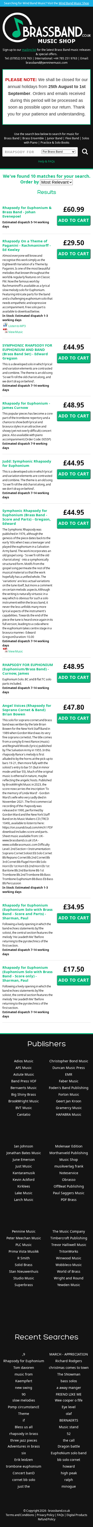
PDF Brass (69, 1199)
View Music (15, 332)
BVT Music (24, 1107)
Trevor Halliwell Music (68, 1244)
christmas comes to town (69, 1367)
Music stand (68, 1427)
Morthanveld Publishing (68, 1153)
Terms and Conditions (20, 1515)
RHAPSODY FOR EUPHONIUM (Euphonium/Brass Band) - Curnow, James (27, 669)
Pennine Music (24, 1231)
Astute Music (23, 1074)
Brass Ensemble (33, 138)
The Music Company (68, 1231)
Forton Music (68, 1094)
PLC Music (24, 1244)
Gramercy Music (69, 1107)
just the (24, 1486)
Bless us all (24, 1427)
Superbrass (24, 1284)
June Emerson (24, 1159)
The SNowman (68, 1374)
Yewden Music (68, 1284)
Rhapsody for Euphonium (23, 1361)
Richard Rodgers (68, 1361)
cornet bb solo (23, 1479)
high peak (69, 1473)
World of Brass (68, 1271)
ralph (68, 1479)
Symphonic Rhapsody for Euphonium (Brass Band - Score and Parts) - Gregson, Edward (26, 517)
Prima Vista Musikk (24, 1251)
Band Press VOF (23, 1081)
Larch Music (23, 1199)
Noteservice (68, 1173)
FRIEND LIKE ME (69, 1394)
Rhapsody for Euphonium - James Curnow (26, 405)
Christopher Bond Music (68, 1061)
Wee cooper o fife (69, 1400)
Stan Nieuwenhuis (23, 1271)
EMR (68, 1074)
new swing (23, 1387)
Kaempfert (23, 1381)
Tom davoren (23, 1367)
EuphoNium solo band (69, 1453)
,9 (23, 1354)
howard (69, 1466)
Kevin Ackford (24, 1179)
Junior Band (54, 138)
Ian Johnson (23, 1146)
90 (24, 1394)
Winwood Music (68, 1258)
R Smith (23, 1258)
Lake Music (23, 1193)
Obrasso (68, 1179)
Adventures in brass (24, 1446)
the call (69, 1440)
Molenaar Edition (69, 1146)
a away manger (69, 1387)
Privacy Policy (45, 1515)
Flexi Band (72, 138)
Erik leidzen (23, 1459)
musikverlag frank (68, 1166)
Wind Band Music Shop (74, 3)
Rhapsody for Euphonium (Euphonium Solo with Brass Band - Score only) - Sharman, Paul (27, 974)
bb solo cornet (68, 1459)
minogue (69, 1486)
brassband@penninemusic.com (46, 63)
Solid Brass (23, 1264)
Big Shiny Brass (23, 1094)
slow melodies (23, 1400)
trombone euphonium (23, 1466)
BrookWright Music (23, 1101)
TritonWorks (68, 1251)
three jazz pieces (23, 1440)
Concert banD (24, 1473)
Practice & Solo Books (55, 143)
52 (69, 1433)
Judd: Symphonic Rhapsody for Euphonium (26, 463)
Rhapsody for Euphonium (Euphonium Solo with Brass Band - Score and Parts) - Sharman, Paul (27, 911)
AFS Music (24, 1067)
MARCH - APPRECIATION (68, 1354)
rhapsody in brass (23, 1433)
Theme (23, 1413)
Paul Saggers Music (68, 1193)
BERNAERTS (68, 1420)
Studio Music (23, 1278)
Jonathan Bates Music (23, 1153)
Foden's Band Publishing (68, 1087)
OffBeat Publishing (69, 1186)
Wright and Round (68, 1278)
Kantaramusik (24, 1173)
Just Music (24, 1166)
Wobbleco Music (69, 1264)
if (24, 1420)
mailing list (29, 50)
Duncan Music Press (68, 1067)
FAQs (60, 1515)
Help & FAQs (46, 161)
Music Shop (68, 1159)
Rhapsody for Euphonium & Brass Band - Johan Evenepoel (27, 212)
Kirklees (23, 1186)
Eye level (69, 1407)
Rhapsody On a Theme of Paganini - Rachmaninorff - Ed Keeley (26, 245)
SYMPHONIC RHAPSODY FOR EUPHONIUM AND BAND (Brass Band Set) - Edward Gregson (27, 351)
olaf (69, 1413)
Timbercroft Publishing (68, 1238)
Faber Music (68, 1081)
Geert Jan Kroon (68, 1101)
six (23, 1453)
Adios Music (23, 1061)
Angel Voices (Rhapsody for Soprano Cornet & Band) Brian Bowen (26, 709)
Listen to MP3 (17, 326)
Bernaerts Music (23, 1087)
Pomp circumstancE (23, 1407)
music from (24, 1374)
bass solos (69, 1381)
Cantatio (23, 1114)
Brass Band (11, 138)
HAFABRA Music (68, 1114)
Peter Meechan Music (23, 1238)
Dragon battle (69, 1446)
